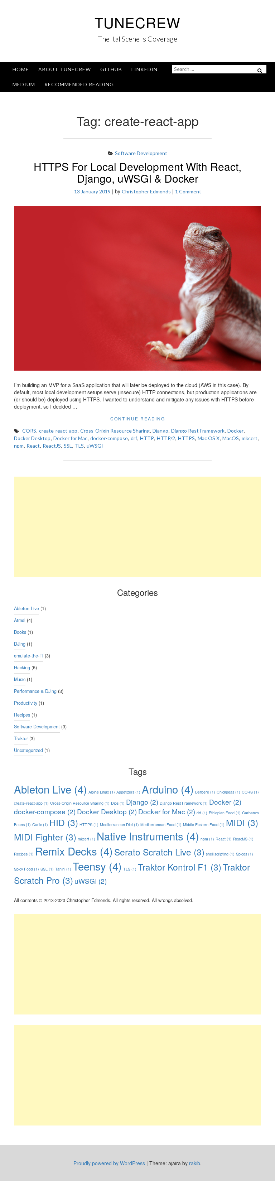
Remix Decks (74, 850)
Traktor (21, 738)
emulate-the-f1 (28, 655)
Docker (235, 431)
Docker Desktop (32, 438)
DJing (19, 644)
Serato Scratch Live (159, 851)
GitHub (111, 69)
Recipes (22, 715)
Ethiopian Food (225, 812)
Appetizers (128, 792)
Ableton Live (26, 608)
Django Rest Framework (198, 431)
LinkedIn (144, 69)
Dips (118, 803)
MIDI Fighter (45, 836)
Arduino (168, 788)
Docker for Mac (70, 438)
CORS (29, 431)
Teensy (97, 865)
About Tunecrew (64, 69)
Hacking (22, 667)
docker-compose (109, 438)
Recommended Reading (79, 84)
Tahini (63, 869)
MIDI (242, 822)
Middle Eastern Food (204, 824)
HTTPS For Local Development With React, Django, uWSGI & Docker (137, 172)
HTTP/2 (166, 438)
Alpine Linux (101, 792)
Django (160, 431)
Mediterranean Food (161, 824)
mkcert (249, 438)
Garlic (40, 824)
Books (20, 632)
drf (134, 438)
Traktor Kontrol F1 (179, 867)
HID (63, 822)
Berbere (205, 792)
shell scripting (220, 854)
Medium (24, 84)
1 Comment (188, 191)
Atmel (19, 620)
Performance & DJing (35, 691)
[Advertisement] (137, 527)
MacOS (230, 438)
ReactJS (52, 446)
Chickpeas (228, 792)
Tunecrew (137, 22)
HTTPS (186, 438)
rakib (194, 1163)
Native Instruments (148, 835)
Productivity (25, 703)
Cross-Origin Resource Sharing (115, 431)
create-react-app (58, 431)
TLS (79, 446)
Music (19, 679)
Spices (244, 854)
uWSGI (95, 446)
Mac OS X (208, 438)
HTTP (147, 438)
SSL (68, 446)
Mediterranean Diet (119, 824)
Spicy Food (26, 869)
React (33, 446)
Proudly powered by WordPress (109, 1163)
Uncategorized (28, 750)
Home (21, 69)
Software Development (141, 153)
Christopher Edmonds (146, 191)
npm (19, 446)
